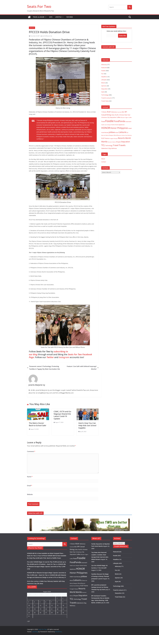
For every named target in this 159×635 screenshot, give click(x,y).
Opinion (103, 86)
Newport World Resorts (115, 135)
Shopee (118, 142)
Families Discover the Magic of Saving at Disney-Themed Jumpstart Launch (100, 576)
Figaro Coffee (128, 117)
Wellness (114, 148)
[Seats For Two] (29, 17)
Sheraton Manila (112, 142)
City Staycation (111, 117)
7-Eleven (104, 112)
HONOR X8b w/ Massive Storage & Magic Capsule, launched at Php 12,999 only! (46, 566)
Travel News (105, 101)
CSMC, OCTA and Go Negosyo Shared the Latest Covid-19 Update (62, 415)
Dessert (123, 117)
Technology (104, 95)
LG (127, 132)
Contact (103, 162)
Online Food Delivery (126, 135)
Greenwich (128, 121)
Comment (31, 451)
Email (29, 486)
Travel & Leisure (38, 17)
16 (63, 605)
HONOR (105, 128)
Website (30, 494)
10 (29, 605)
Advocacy (32, 27)
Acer (109, 111)
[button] (45, 17)
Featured (69, 17)
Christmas (104, 117)
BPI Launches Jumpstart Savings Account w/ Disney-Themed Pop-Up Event (99, 587)
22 (57, 609)
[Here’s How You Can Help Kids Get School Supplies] (88, 410)
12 (40, 605)
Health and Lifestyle (106, 124)
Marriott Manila (105, 135)
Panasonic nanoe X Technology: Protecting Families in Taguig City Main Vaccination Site (44, 367)
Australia (119, 112)
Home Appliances (119, 124)
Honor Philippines (119, 128)
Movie (103, 83)
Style (102, 92)
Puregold (111, 138)
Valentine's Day (106, 148)
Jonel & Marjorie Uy (47, 36)
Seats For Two (39, 6)
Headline (104, 77)
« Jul (28, 621)
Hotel (130, 128)
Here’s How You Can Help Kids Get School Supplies (87, 425)
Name (29, 477)
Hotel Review (104, 132)
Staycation (104, 89)
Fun (102, 74)
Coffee (118, 117)
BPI (126, 112)
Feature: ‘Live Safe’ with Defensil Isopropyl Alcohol (81, 367)
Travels (122, 145)
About (103, 159)
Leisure (122, 132)
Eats (50, 17)
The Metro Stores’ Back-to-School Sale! (37, 424)
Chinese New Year (124, 115)
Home (113, 124)
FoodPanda (119, 121)
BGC (123, 112)
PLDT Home (105, 138)
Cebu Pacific (115, 115)
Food (103, 121)
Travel (115, 145)
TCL (103, 145)
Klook (116, 132)
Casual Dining (106, 115)
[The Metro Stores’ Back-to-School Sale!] (38, 410)
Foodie (103, 70)
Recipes (116, 138)
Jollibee (112, 132)
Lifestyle (58, 17)
